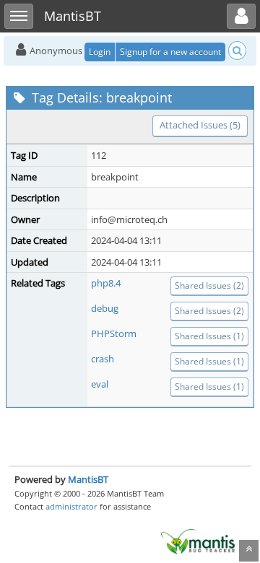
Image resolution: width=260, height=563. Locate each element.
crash (102, 358)
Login (99, 51)
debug (104, 308)
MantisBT (88, 479)
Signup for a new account (170, 51)
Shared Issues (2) (209, 285)
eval (99, 383)
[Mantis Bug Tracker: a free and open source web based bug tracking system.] (198, 540)
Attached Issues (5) (200, 124)
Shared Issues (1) (209, 336)
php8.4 (106, 282)
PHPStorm (113, 333)
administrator (72, 506)
